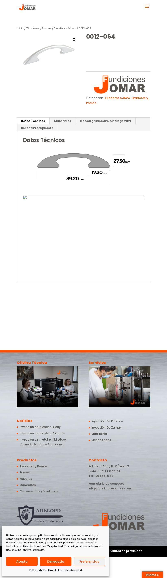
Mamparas (28, 485)
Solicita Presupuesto (37, 128)
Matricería (99, 434)
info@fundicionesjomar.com (110, 488)
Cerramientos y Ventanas (39, 491)
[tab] (33, 121)
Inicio (20, 28)
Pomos (25, 472)
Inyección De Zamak (106, 427)
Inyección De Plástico (107, 421)
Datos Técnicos (33, 121)
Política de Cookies (41, 570)
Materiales (62, 121)
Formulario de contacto (106, 484)
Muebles (26, 479)
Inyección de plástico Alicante (42, 433)
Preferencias (89, 561)
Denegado (55, 561)
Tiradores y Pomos (38, 28)
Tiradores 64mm (65, 28)
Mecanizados (101, 440)
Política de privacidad (68, 570)
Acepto (21, 561)
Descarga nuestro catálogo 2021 (105, 121)
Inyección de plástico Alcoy (40, 427)
